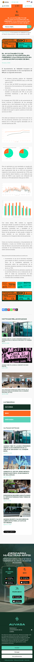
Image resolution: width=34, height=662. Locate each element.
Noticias (8, 32)
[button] (31, 630)
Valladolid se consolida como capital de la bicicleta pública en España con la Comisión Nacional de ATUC (15, 391)
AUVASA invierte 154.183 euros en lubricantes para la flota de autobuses (15, 521)
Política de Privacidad (19, 660)
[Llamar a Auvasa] (14, 2)
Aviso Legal (26, 660)
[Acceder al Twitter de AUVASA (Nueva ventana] (11, 2)
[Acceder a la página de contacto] (17, 2)
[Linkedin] (6, 310)
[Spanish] (27, 2)
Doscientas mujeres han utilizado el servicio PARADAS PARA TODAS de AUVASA (16, 497)
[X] (16, 310)
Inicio (3, 32)
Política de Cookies (9, 660)
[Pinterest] (8, 310)
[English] (29, 2)
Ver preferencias (17, 656)
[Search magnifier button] (29, 26)
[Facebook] (3, 310)
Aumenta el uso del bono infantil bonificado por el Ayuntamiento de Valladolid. (16, 473)
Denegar (17, 652)
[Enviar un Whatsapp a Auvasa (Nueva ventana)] (16, 2)
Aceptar (17, 647)
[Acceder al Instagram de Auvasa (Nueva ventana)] (12, 2)
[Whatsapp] (11, 310)
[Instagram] (14, 310)
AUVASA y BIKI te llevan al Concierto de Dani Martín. (15, 365)
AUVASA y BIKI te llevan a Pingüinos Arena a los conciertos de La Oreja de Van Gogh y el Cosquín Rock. (17, 340)
